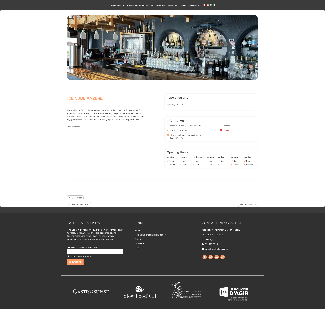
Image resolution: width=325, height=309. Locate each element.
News (137, 230)
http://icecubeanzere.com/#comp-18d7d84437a (185, 136)
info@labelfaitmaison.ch (217, 249)
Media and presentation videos (150, 235)
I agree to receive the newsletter (81, 256)
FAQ (137, 248)
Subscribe (75, 262)
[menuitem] (117, 5)
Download (140, 243)
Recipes (138, 239)
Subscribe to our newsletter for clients (82, 247)
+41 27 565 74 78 (178, 130)
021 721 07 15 (211, 244)
